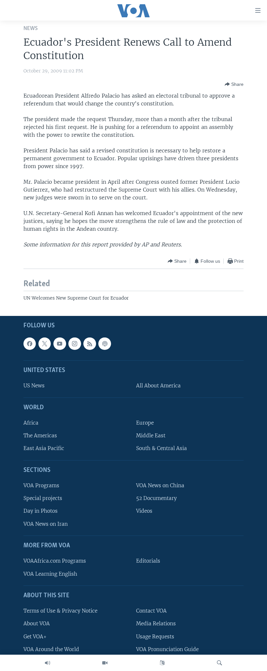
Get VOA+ (35, 636)
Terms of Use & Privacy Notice (60, 611)
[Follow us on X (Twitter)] (44, 343)
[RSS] (89, 343)
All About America (158, 385)
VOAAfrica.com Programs (54, 561)
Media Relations (156, 623)
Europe (145, 423)
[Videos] (105, 663)
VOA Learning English (50, 573)
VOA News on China (160, 485)
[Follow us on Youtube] (59, 343)
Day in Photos (40, 511)
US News (34, 385)
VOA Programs (41, 485)
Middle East (150, 435)
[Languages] (162, 663)
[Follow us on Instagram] (74, 343)
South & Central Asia (161, 448)
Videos (144, 511)
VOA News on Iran (45, 524)
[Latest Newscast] (47, 663)
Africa (30, 423)
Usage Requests (155, 636)
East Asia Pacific (43, 448)
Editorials (148, 561)
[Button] (234, 84)
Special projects (42, 498)
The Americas (40, 435)
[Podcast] (104, 343)
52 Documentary (156, 498)
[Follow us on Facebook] (29, 343)
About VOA (36, 623)
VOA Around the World (51, 649)
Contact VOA (151, 611)
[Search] (219, 663)
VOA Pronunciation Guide (167, 649)
